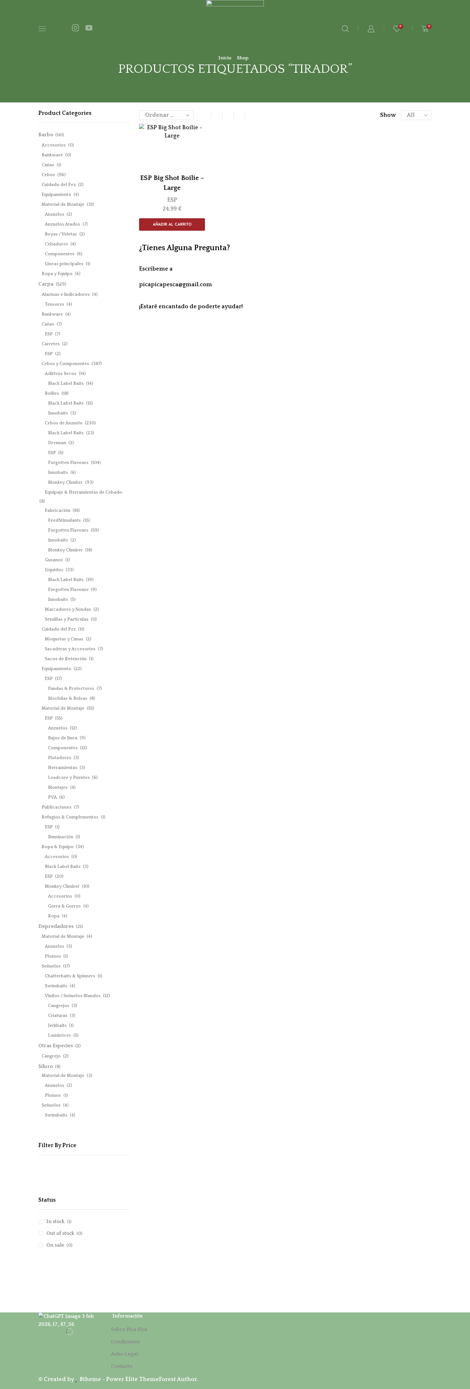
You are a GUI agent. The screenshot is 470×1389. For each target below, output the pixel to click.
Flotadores (59, 757)
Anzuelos (54, 214)
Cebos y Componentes (65, 363)
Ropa (53, 916)
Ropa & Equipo (58, 846)
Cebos (48, 174)
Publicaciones (57, 807)
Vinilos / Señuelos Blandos (73, 995)
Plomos (53, 956)
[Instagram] (75, 28)
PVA (52, 797)
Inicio (224, 58)
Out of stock (64, 1233)
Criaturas (57, 1015)
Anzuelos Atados (62, 224)
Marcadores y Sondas (68, 609)
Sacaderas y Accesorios (70, 649)
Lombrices (59, 1035)
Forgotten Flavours (68, 462)
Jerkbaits (57, 1025)
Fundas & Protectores (71, 688)
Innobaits (58, 413)
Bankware (52, 155)
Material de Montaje (63, 204)
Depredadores (56, 926)
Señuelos (51, 966)
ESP (172, 200)
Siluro (45, 1066)
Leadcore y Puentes (69, 777)
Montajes (58, 787)
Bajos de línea (62, 738)
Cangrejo (51, 1056)
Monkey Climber (65, 482)
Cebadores (56, 244)
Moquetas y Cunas (64, 639)
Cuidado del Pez (59, 184)
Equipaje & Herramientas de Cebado (83, 492)
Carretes (51, 344)
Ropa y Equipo (57, 273)
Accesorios (54, 145)
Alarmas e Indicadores (66, 294)
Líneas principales (64, 263)
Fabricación (57, 510)
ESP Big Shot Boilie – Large (172, 183)
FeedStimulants (64, 520)
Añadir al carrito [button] (172, 224)
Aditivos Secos (60, 373)
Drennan (57, 442)
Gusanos (54, 560)
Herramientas (62, 767)
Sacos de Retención (66, 658)
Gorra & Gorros (64, 906)
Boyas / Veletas (61, 234)
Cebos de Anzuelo (63, 423)
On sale (59, 1245)
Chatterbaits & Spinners (70, 976)
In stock (58, 1221)
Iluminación (60, 837)
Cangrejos (58, 1005)
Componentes (59, 254)
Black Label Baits (66, 383)
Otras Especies (55, 1046)
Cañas (48, 165)
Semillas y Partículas (67, 619)
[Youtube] (88, 28)
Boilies (52, 393)
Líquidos (54, 569)
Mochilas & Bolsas (67, 698)
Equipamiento (56, 194)
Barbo (45, 135)
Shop (242, 58)
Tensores (54, 304)
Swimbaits (56, 986)
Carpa (45, 284)
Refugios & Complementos (70, 817)
